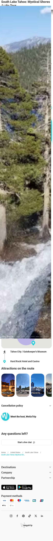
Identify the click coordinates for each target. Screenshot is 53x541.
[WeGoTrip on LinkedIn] (42, 516)
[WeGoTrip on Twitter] (36, 516)
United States (15, 452)
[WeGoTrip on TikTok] (30, 516)
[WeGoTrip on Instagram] (11, 516)
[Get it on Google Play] (24, 487)
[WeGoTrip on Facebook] (17, 516)
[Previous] (3, 172)
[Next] (47, 172)
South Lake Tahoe (31, 452)
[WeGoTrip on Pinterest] (23, 516)
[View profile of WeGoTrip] (5, 416)
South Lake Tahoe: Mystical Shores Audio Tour (13, 455)
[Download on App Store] (8, 487)
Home (3, 452)
